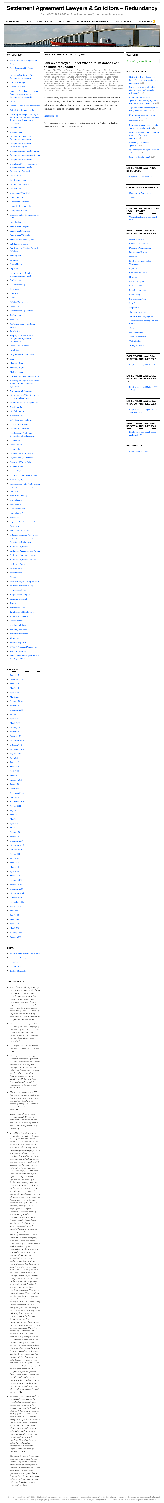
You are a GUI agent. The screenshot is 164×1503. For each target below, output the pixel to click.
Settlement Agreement (19, 546)
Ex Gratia (14, 259)
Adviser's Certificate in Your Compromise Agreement (22, 76)
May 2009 (14, 919)
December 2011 (17, 788)
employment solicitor (77, 123)
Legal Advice (91, 123)
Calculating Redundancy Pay (22, 110)
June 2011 (14, 814)
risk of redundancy (58, 126)
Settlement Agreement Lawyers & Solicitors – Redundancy (82, 8)
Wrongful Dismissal (137, 345)
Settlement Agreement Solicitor (23, 559)
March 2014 (15, 696)
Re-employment (17, 491)
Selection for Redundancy (21, 542)
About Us (64, 21)
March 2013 (15, 723)
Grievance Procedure (138, 272)
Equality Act (15, 255)
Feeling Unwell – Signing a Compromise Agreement (22, 274)
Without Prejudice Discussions (23, 646)
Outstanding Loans (18, 444)
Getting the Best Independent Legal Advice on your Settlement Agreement (143, 79)
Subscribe (145, 21)
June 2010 (14, 862)
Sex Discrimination (137, 298)
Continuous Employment (21, 179)
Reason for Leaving (18, 495)
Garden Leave (16, 280)
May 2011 (14, 818)
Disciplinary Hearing (19, 210)
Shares (13, 577)
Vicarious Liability (137, 336)
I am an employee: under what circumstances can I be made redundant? (142, 90)
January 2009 (16, 936)
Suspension (134, 307)
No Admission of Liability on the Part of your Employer (24, 396)
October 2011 (16, 797)
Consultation (15, 175)
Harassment (134, 276)
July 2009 (14, 910)
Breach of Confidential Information (25, 105)
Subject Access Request (20, 594)
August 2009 (15, 906)
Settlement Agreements (92, 21)
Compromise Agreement (58, 123)
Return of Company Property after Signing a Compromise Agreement (25, 536)
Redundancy (15, 504)
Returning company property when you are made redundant (144, 126)
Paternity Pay (15, 448)
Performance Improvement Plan (23, 475)
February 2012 (16, 779)
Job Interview (16, 315)
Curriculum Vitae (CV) (20, 192)
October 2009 (16, 897)
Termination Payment (19, 616)
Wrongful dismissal (18, 651)
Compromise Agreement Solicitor (24, 150)
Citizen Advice (16, 966)
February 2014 (16, 701)
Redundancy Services (138, 451)
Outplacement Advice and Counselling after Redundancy (23, 434)
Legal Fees (14, 350)
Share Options (16, 572)
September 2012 (17, 749)
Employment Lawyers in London (24, 957)
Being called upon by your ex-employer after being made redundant (142, 117)
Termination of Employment (22, 611)
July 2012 (14, 757)
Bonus (13, 101)
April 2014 (14, 692)
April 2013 (14, 718)
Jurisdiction (15, 331)
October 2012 (16, 744)
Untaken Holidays (18, 625)
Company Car (16, 131)
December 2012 (17, 736)
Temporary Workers (137, 311)
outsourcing (15, 440)
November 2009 (17, 893)
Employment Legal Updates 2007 (143, 364)
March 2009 (15, 928)
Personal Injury (16, 479)
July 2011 (14, 810)
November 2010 (17, 845)
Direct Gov (14, 962)
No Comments (69, 70)
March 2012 (15, 775)
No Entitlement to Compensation (24, 402)
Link (28, 21)
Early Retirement (17, 221)
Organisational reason (19, 428)
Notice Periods (16, 415)
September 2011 (17, 801)
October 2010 (16, 849)
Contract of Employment (20, 184)
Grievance (14, 288)
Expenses (14, 268)
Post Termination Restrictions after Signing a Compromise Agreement (25, 485)
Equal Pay (133, 268)
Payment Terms (16, 466)
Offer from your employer (21, 419)
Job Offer (14, 319)
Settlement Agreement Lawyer (23, 555)
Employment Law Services (140, 176)
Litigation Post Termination (22, 354)
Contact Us (44, 21)
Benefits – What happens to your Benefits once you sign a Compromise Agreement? (24, 94)
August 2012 (15, 753)
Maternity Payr (16, 363)
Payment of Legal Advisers (21, 457)
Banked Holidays (17, 82)
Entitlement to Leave (19, 243)
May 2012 (14, 766)
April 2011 (14, 823)
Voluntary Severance (19, 633)
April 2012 (14, 770)
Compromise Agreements (21, 159)
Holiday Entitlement (19, 302)
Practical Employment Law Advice (25, 953)
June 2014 (14, 683)
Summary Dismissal (18, 598)
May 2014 (14, 688)
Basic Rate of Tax (17, 86)
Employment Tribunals (20, 235)
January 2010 (16, 884)
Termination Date (17, 607)
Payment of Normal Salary (21, 462)
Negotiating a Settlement (21, 390)
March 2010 (15, 875)
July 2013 (14, 714)
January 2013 (16, 731)
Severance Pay (16, 568)
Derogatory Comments (19, 201)
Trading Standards (18, 970)
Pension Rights (16, 470)
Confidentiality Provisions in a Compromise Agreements (23, 165)
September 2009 (17, 901)
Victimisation (135, 340)
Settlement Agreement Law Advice (25, 550)
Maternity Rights (17, 367)
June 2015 (14, 675)
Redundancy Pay (17, 512)
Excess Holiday (16, 264)
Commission (15, 127)
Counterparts (15, 188)
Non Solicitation (17, 411)
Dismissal (133, 256)
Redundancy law (17, 508)
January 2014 (16, 705)
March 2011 (15, 827)
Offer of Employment (19, 424)
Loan (12, 358)
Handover (14, 293)
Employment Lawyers (19, 226)
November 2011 (17, 792)
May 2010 (14, 867)
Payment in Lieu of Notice (21, 453)
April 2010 (14, 871)
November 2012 (17, 740)
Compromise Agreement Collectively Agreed (20, 145)
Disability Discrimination (21, 205)
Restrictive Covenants (19, 530)
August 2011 (15, 805)
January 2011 (16, 836)
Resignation (15, 526)
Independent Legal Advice (21, 310)
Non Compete (16, 406)
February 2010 (16, 880)
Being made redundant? (139, 157)
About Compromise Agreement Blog (92, 70)
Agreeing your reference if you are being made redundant (143, 109)
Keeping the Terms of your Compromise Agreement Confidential (21, 338)
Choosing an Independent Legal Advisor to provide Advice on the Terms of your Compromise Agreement (24, 119)
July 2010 (14, 858)
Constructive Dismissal (20, 171)
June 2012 (14, 762)
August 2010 (15, 853)
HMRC (13, 297)
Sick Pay (133, 303)
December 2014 (17, 679)
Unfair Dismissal (17, 620)
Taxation (14, 603)
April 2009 (14, 923)
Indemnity (14, 306)
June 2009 (14, 915)
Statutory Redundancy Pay (21, 585)
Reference (14, 517)
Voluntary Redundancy (20, 629)
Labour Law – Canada (19, 345)
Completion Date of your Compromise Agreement (20, 138)
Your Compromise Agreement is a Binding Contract (24, 657)
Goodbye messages (18, 284)
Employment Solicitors (20, 230)
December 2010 (17, 840)
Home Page (12, 21)
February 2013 (16, 727)
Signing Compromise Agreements (24, 581)
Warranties (14, 638)
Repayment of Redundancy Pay (23, 521)
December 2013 (17, 709)
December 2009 (17, 888)
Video (132, 197)
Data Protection (16, 197)
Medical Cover (16, 371)
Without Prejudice (18, 642)
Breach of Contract (137, 239)
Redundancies (16, 499)
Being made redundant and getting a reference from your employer (144, 135)
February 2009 (16, 932)
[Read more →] (51, 115)
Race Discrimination (138, 290)
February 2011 (16, 832)
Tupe (131, 327)
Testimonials (122, 21)
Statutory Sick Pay (18, 590)
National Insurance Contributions (24, 376)
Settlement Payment (18, 563)
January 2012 (16, 784)
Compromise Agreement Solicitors (25, 155)
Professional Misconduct (140, 285)
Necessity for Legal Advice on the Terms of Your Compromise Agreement (24, 383)
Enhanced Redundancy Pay (22, 239)
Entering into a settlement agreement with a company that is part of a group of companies (143, 100)
